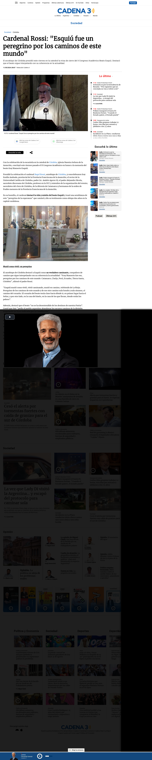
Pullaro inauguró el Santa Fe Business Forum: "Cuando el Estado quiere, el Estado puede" (106, 113)
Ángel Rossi (39, 174)
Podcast (99, 216)
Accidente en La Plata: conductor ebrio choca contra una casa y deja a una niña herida (107, 136)
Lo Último (58, 16)
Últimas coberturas (58, 3)
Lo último (105, 76)
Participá (133, 3)
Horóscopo (94, 3)
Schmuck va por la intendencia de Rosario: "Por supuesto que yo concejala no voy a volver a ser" (107, 87)
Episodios (102, 160)
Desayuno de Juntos (103, 120)
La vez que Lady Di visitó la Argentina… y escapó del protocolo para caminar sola (104, 98)
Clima (87, 3)
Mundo (95, 16)
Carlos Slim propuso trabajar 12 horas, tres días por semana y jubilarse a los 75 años (106, 124)
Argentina (66, 16)
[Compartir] (31, 153)
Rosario (86, 16)
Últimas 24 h (70, 3)
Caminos (30, 3)
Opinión (37, 3)
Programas (46, 3)
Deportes (22, 3)
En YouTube (79, 3)
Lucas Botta (98, 103)
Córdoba (76, 16)
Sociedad (7, 32)
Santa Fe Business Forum (104, 83)
